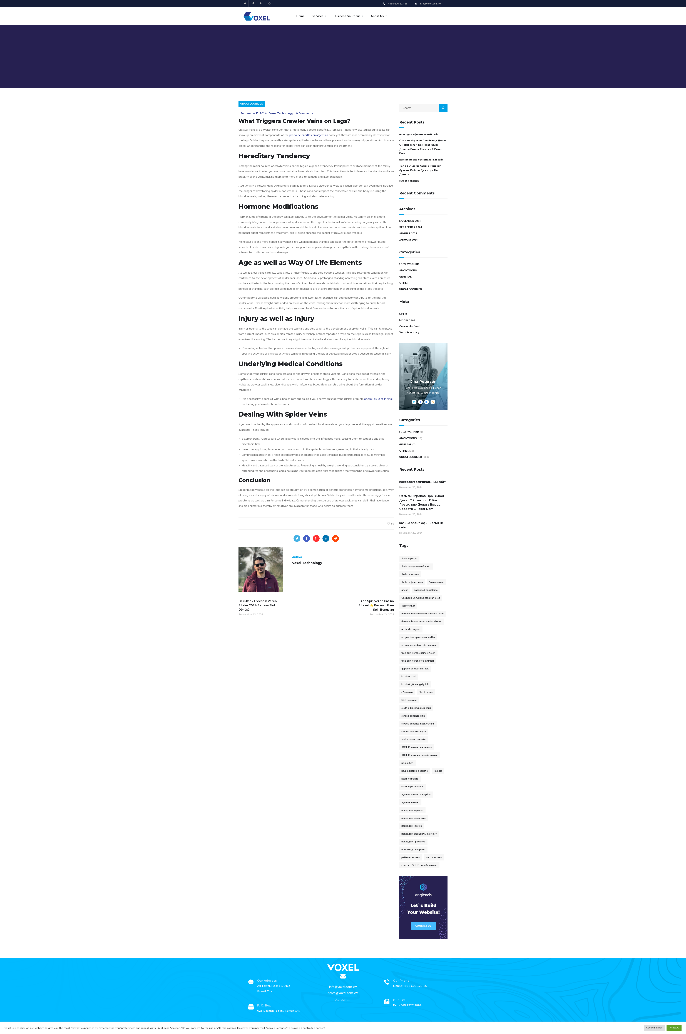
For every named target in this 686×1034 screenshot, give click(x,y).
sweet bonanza (409, 180)
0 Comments (304, 113)
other (404, 283)
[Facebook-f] (253, 3)
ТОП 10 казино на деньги (416, 747)
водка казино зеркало (414, 771)
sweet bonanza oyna (413, 731)
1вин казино (436, 582)
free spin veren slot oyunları (417, 660)
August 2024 (408, 233)
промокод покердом (413, 849)
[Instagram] (269, 3)
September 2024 (410, 227)
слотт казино (434, 857)
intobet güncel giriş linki (415, 684)
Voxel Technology (281, 113)
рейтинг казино (410, 857)
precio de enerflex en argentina (308, 135)
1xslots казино (410, 574)
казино (438, 771)
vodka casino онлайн (413, 739)
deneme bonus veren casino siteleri (421, 621)
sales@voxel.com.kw (343, 993)
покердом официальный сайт (419, 134)
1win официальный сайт (416, 566)
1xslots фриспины (412, 582)
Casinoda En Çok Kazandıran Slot (420, 598)
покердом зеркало (412, 810)
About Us (377, 16)
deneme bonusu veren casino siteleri (422, 613)
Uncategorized (251, 103)
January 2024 (408, 239)
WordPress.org (409, 332)
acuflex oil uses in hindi (378, 399)
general (405, 276)
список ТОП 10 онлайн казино (419, 865)
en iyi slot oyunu (410, 629)
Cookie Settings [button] (654, 1027)
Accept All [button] (674, 1027)
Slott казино (409, 700)
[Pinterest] (316, 538)
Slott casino (426, 692)
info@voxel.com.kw (343, 987)
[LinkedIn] (325, 538)
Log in (403, 313)
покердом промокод (413, 841)
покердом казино (411, 826)
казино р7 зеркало (412, 786)
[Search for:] (423, 108)
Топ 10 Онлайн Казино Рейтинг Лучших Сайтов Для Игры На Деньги (420, 170)
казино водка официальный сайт (421, 159)
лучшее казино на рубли (416, 794)
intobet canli (408, 676)
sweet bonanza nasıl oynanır (418, 723)
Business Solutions (347, 16)
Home (300, 16)
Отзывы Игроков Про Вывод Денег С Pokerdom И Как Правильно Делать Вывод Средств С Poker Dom (422, 147)
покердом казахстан (413, 818)
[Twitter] (245, 3)
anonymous (408, 270)
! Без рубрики (409, 264)
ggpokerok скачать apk (415, 668)
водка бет (407, 763)
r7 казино (407, 692)
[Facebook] (306, 538)
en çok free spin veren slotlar (418, 637)
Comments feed (409, 326)
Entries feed (407, 320)
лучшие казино (410, 802)
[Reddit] (335, 538)
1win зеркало (409, 558)
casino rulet (408, 605)
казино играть (410, 778)
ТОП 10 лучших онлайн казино (419, 755)
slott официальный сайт (416, 708)
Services (318, 16)
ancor (404, 590)
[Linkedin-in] (261, 3)
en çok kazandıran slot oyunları (419, 645)
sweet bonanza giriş (413, 716)
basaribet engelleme (426, 590)
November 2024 (410, 221)
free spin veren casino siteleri (418, 653)
